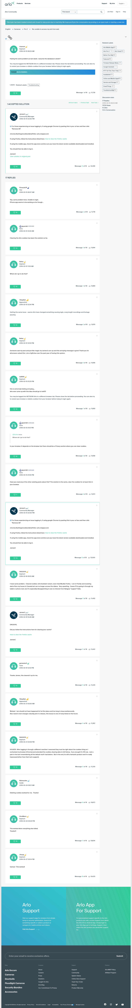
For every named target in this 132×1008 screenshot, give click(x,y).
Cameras (17, 29)
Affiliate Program (110, 973)
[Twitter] (117, 1004)
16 (82, 802)
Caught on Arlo (43, 982)
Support (104, 3)
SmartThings (107, 86)
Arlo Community (11, 12)
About (40, 970)
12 (83, 649)
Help (124, 11)
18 (82, 876)
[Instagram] (111, 1004)
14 (83, 723)
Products (20, 3)
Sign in (118, 11)
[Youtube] (122, 1004)
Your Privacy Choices (65, 1004)
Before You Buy (108, 55)
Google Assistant (108, 67)
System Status (76, 976)
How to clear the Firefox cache (56, 139)
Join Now (110, 11)
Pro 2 (26, 29)
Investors (41, 979)
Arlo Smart (118, 51)
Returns (74, 985)
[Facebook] (105, 1004)
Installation (106, 74)
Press (40, 976)
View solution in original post (20, 156)
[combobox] (90, 12)
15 (83, 766)
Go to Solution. (22, 72)
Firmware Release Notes (111, 63)
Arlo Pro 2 (106, 51)
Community (75, 973)
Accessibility (55, 1004)
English (8, 29)
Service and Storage (109, 82)
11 (83, 598)
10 (82, 166)
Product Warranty (77, 988)
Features (106, 59)
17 (82, 841)
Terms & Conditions (41, 1004)
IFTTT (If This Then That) (111, 70)
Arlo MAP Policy (110, 970)
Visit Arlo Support (28, 929)
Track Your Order (77, 982)
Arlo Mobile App (108, 47)
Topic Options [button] (126, 37)
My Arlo (112, 3)
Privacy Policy (30, 1004)
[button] (96, 43)
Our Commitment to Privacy (47, 988)
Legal (49, 1004)
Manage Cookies (80, 1004)
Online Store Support (78, 979)
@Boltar (15, 434)
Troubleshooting (34, 85)
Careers (41, 973)
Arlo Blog (41, 985)
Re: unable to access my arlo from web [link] (45, 29)
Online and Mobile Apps (111, 78)
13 (83, 685)
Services (27, 3)
